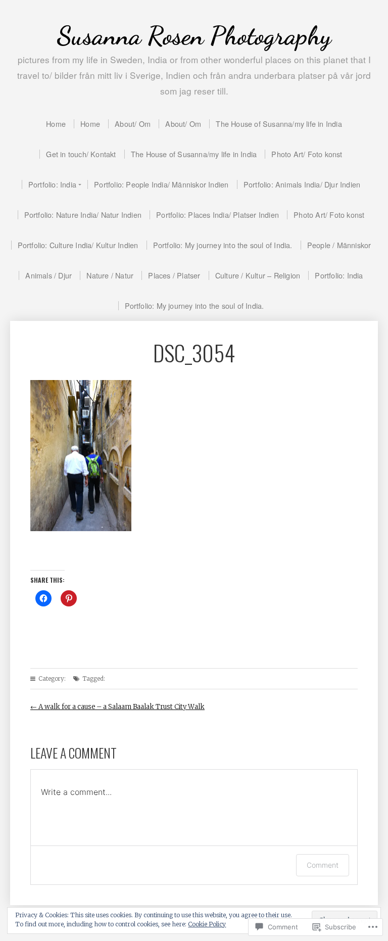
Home (56, 123)
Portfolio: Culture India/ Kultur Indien (78, 245)
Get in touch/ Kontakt (81, 154)
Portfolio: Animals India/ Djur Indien (302, 184)
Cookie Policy (207, 924)
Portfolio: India (52, 184)
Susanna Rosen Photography (194, 36)
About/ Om (133, 123)
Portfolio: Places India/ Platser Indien (217, 214)
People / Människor (339, 245)
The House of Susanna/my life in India (279, 123)
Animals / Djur (48, 275)
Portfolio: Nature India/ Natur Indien (82, 214)
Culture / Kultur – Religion (257, 275)
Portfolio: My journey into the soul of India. (223, 245)
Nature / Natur (109, 275)
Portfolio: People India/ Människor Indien (161, 184)
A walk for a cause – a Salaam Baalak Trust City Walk (117, 706)
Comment (322, 865)
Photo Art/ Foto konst (306, 154)
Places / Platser (174, 275)
